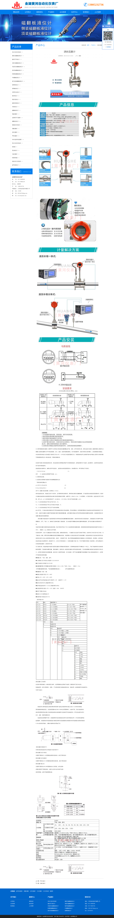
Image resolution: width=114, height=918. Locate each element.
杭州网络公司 (74, 916)
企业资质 (12, 903)
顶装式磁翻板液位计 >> (18, 63)
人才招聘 (31, 906)
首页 (88, 45)
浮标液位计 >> (15, 106)
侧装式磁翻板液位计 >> (18, 55)
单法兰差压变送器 (52, 901)
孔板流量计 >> (15, 154)
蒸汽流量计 (33, 891)
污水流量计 (39, 891)
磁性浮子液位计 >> (17, 59)
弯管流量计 (42, 881)
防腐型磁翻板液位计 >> (18, 74)
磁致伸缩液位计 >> (17, 103)
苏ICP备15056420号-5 (59, 916)
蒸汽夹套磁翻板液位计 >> (18, 81)
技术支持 (31, 903)
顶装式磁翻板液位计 (70, 903)
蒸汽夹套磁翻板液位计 (53, 910)
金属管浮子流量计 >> (17, 117)
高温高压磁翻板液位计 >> (18, 66)
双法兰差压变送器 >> (17, 143)
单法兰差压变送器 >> (17, 52)
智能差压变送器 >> (17, 125)
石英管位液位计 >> (17, 92)
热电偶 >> (14, 146)
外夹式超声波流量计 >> (18, 139)
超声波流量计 (19, 891)
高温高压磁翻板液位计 (53, 906)
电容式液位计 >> (16, 99)
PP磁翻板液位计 (69, 908)
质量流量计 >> (15, 128)
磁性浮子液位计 (51, 903)
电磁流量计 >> (15, 114)
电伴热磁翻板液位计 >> (18, 70)
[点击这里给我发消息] (108, 29)
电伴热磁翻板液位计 (70, 906)
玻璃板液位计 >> (16, 88)
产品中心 (93, 45)
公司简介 (12, 901)
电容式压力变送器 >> (17, 161)
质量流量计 (42, 883)
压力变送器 (46, 891)
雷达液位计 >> (15, 150)
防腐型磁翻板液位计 (52, 908)
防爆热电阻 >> (15, 157)
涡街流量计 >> (15, 132)
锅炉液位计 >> (15, 95)
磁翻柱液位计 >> (16, 121)
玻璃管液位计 (68, 910)
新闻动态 (31, 901)
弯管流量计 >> (15, 135)
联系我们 (12, 906)
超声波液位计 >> (16, 165)
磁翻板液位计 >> (16, 110)
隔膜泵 (51, 891)
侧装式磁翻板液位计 (70, 901)
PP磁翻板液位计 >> (17, 77)
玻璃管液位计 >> (16, 84)
